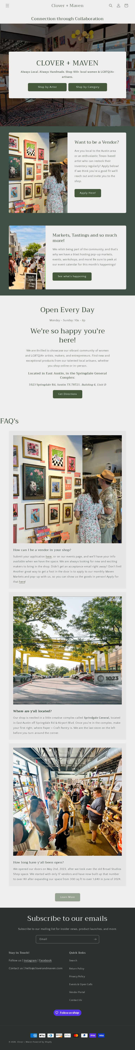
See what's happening (72, 276)
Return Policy (76, 968)
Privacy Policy (77, 976)
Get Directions (67, 394)
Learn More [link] (67, 897)
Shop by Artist (47, 87)
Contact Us (75, 1000)
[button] (7, 5)
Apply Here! (88, 192)
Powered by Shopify (42, 1042)
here (49, 556)
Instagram (30, 960)
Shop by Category (87, 87)
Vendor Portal (77, 992)
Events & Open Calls (80, 984)
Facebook (45, 960)
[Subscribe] (95, 939)
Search (73, 960)
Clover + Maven (24, 1042)
